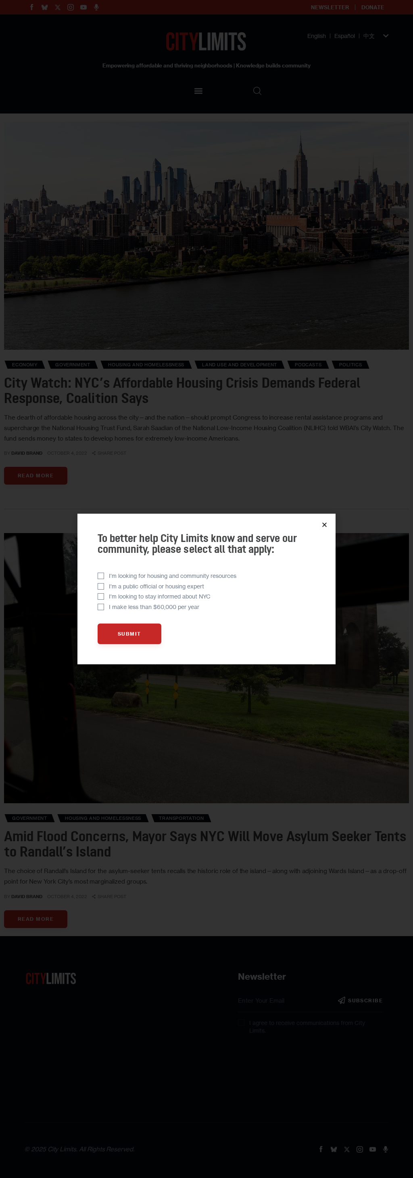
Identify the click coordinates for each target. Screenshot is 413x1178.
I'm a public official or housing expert (156, 586)
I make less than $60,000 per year (154, 606)
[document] (206, 589)
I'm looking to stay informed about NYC (160, 596)
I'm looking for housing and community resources (172, 575)
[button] (324, 525)
